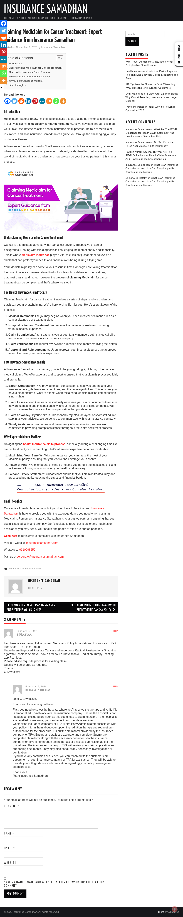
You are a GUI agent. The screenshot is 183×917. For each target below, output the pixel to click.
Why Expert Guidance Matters (26, 80)
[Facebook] (7, 101)
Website (10, 862)
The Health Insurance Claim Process (29, 72)
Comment (12, 806)
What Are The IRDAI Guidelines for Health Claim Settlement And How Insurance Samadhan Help (151, 133)
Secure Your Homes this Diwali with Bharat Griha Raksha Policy (93, 608)
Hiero (161, 911)
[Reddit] (21, 101)
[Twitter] (14, 101)
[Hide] (1, 87)
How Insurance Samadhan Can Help (29, 76)
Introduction (15, 63)
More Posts (35, 588)
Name (9, 834)
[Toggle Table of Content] (58, 58)
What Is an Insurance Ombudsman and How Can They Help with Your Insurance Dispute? (151, 168)
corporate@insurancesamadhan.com (40, 556)
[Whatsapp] (56, 101)
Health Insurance (18, 568)
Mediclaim (35, 568)
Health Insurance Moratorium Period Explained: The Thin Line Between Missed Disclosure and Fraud (152, 75)
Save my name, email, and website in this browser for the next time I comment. (56, 884)
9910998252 (27, 549)
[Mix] (49, 101)
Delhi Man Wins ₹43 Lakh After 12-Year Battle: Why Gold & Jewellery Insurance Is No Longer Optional (151, 97)
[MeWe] (42, 101)
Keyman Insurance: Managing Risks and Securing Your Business (31, 608)
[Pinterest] (35, 101)
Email (9, 848)
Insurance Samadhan (46, 9)
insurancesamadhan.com (42, 542)
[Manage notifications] (174, 909)
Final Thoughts (17, 85)
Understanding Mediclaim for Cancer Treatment (35, 67)
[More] (63, 101)
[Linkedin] (28, 101)
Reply (115, 631)
